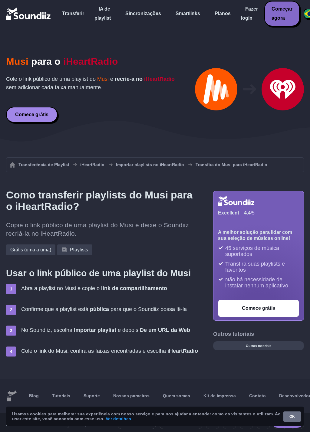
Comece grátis (31, 114)
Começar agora (282, 13)
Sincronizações (143, 13)
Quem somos (176, 395)
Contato (257, 395)
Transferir (73, 13)
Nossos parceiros (131, 395)
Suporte (92, 395)
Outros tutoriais (258, 346)
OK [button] (292, 416)
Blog (34, 395)
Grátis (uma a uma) (30, 249)
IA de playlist (102, 13)
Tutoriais (61, 395)
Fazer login (249, 13)
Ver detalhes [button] (118, 418)
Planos (223, 13)
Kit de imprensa (219, 395)
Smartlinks (188, 13)
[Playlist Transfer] (28, 13)
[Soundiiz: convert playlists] (11, 396)
